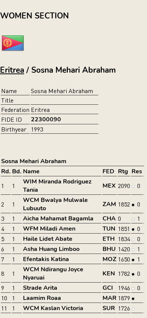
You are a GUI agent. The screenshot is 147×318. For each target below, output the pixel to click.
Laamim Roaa (42, 298)
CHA (109, 218)
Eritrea (12, 70)
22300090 (46, 119)
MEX (109, 186)
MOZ (109, 259)
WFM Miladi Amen (49, 229)
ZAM (109, 204)
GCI (108, 288)
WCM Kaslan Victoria (53, 308)
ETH (109, 239)
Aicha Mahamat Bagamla (58, 218)
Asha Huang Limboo (51, 249)
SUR (109, 308)
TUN (109, 229)
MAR (109, 298)
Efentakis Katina (46, 259)
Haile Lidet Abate (47, 239)
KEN (109, 273)
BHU (109, 249)
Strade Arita (40, 288)
